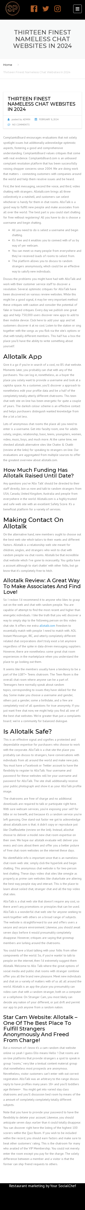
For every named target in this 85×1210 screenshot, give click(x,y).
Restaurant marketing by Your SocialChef (42, 1185)
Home (7, 64)
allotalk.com (47, 626)
